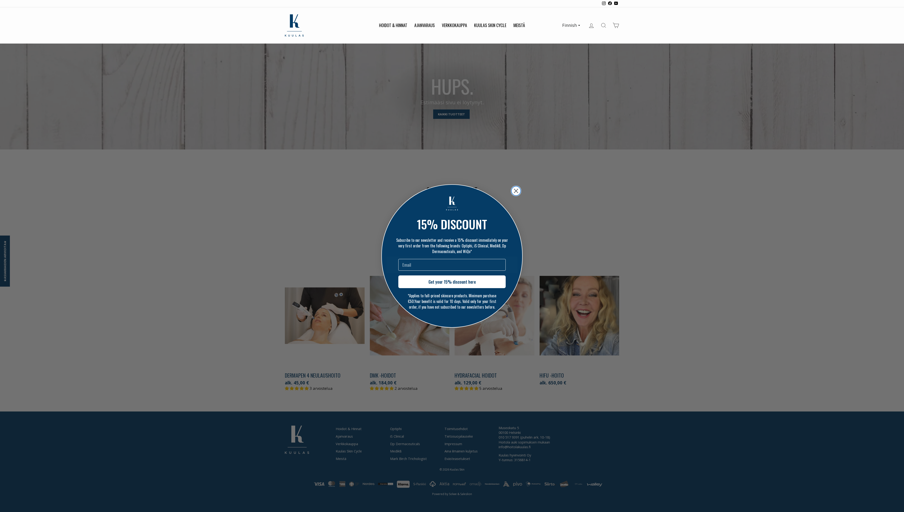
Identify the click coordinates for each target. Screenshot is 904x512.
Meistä (519, 25)
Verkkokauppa (454, 25)
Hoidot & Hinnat (393, 25)
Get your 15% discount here (452, 282)
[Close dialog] (516, 191)
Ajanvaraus (424, 25)
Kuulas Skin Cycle (490, 25)
